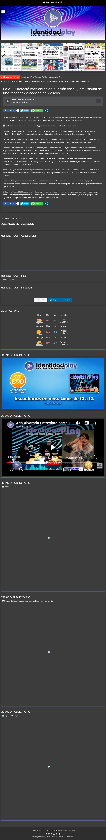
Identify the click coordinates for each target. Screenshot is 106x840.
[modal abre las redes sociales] (46, 110)
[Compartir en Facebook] (9, 110)
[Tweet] (24, 110)
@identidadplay (8, 280)
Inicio (4, 81)
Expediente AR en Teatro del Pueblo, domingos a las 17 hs (41, 77)
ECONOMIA (12, 81)
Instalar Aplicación (54, 2)
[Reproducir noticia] (7, 101)
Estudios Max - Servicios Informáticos (61, 831)
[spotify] (56, 833)
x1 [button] (98, 101)
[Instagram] (49, 833)
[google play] (59, 833)
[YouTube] (54, 833)
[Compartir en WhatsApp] (37, 110)
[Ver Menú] (3, 12)
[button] (102, 57)
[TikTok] (51, 833)
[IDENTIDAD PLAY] (53, 22)
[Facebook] (46, 833)
